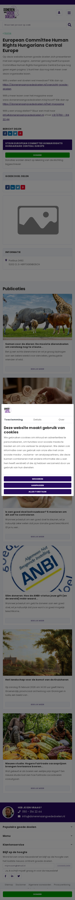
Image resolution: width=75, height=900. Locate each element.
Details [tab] (37, 419)
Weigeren (37, 478)
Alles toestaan (37, 491)
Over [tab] (61, 419)
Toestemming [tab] (13, 419)
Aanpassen (37, 485)
